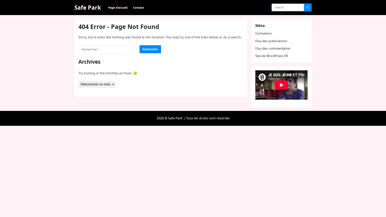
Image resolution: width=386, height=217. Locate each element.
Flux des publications (271, 41)
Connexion (263, 33)
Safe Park (87, 7)
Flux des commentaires (273, 48)
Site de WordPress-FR (271, 56)
